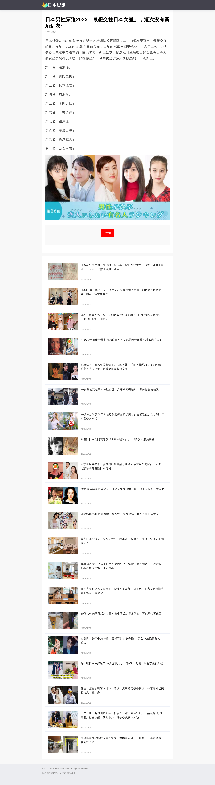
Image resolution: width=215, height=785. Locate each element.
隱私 (69, 773)
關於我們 (46, 773)
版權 (73, 773)
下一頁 (107, 232)
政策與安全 (56, 773)
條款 (64, 773)
